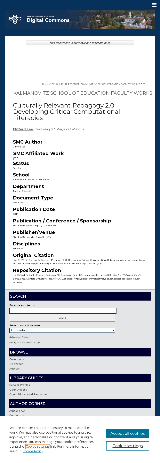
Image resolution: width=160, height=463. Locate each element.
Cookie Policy (33, 451)
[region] (80, 439)
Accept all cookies (127, 433)
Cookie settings (37, 446)
